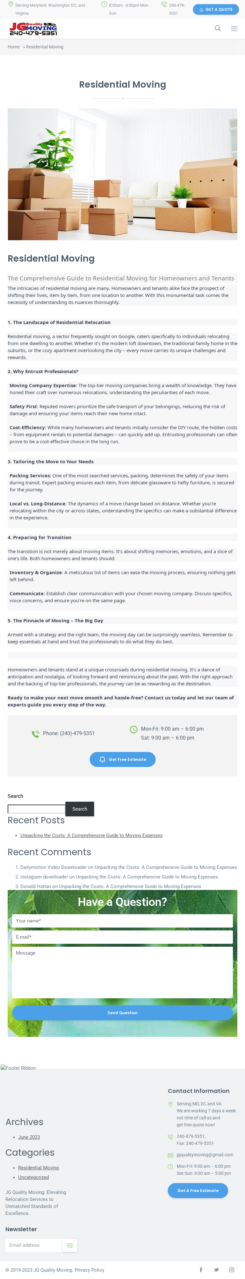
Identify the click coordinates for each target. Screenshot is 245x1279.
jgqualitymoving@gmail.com (205, 1154)
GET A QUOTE (219, 9)
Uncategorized (33, 1177)
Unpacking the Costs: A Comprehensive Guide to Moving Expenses (91, 835)
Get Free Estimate (127, 759)
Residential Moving (38, 1168)
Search (15, 796)
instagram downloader (44, 877)
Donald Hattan (35, 886)
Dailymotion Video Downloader (53, 867)
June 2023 (29, 1137)
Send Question (122, 1012)
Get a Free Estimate (198, 1190)
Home (13, 46)
